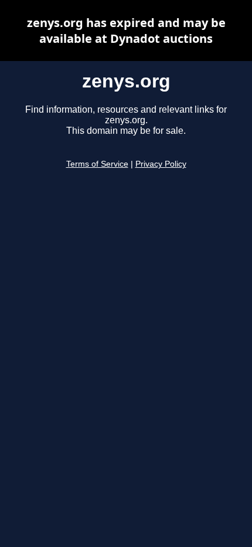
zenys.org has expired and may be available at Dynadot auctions (126, 30)
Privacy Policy (160, 164)
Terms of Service (97, 164)
